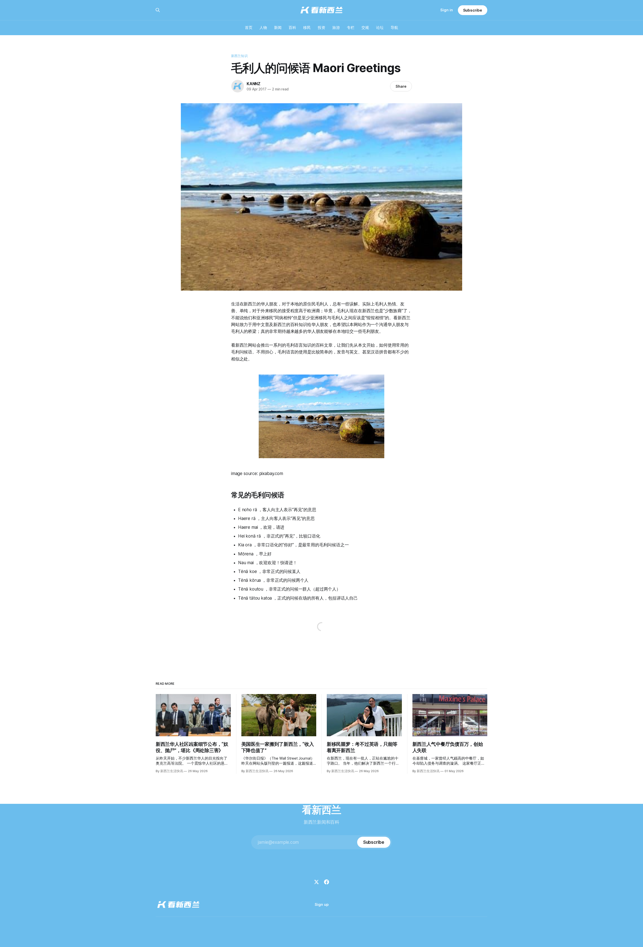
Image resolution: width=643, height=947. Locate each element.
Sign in (446, 10)
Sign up (322, 904)
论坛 (380, 27)
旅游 (336, 27)
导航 (394, 27)
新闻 (278, 27)
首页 (248, 27)
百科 (292, 27)
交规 (365, 27)
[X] (316, 881)
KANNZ (253, 83)
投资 (321, 27)
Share (401, 86)
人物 (263, 27)
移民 (307, 27)
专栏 (350, 27)
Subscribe (472, 10)
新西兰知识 (239, 56)
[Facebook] (326, 881)
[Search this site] (157, 10)
